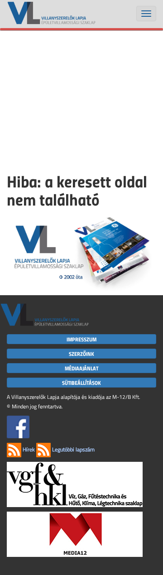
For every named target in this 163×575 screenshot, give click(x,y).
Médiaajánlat (81, 368)
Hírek (28, 449)
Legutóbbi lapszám (73, 449)
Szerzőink (81, 354)
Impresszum (81, 339)
